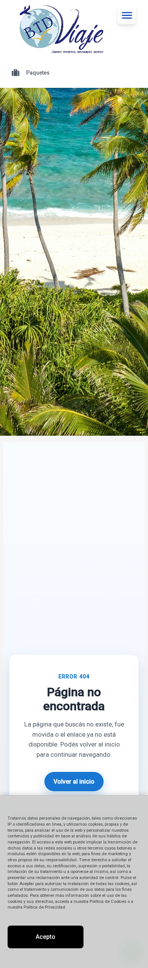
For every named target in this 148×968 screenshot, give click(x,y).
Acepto (45, 936)
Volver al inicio (74, 781)
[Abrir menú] (127, 15)
